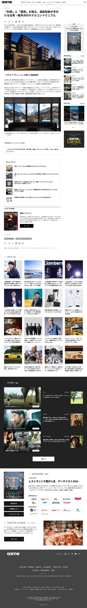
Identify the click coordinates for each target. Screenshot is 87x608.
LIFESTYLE (50, 2)
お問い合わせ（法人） (63, 589)
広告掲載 (16, 589)
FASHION (18, 576)
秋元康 (55, 490)
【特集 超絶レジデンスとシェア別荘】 (41, 29)
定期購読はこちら (14, 508)
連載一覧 (43, 459)
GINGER (42, 587)
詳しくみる (14, 539)
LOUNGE (63, 2)
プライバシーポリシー (24, 589)
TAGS (53, 570)
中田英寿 (66, 490)
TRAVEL (24, 576)
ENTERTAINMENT (53, 576)
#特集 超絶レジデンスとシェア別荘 (24, 238)
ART (28, 576)
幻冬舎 (62, 587)
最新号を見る (14, 503)
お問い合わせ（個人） (52, 589)
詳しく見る (26, 225)
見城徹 (70, 490)
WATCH (29, 2)
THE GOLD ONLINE (55, 587)
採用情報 (71, 589)
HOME (5, 248)
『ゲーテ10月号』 (73, 486)
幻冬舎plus (47, 587)
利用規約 (32, 589)
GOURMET (38, 2)
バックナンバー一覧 (14, 514)
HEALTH (36, 576)
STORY (65, 567)
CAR (33, 2)
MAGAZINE (45, 570)
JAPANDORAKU (36, 587)
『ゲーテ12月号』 (24, 218)
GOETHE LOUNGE (27, 587)
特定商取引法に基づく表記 (40, 589)
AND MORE (16, 248)
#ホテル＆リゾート (9, 238)
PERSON (23, 2)
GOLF (44, 2)
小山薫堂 (60, 490)
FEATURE (57, 2)
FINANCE (61, 576)
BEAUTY (41, 576)
